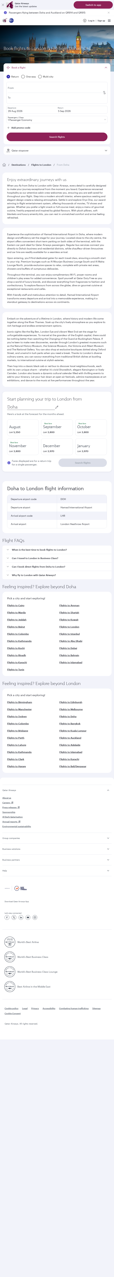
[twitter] (14, 917)
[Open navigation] (109, 20)
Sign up (101, 20)
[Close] (3, 5)
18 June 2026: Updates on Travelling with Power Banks (39, 12)
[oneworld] (11, 20)
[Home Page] (4, 165)
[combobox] (31, 407)
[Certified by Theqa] (16, 890)
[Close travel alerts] (108, 12)
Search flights (83, 462)
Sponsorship (8, 812)
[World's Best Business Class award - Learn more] (9, 956)
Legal (25, 1008)
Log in (91, 20)
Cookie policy (11, 1008)
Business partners (11, 860)
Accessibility (49, 1008)
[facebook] (7, 917)
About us (6, 798)
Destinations (19, 164)
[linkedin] (21, 917)
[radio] (23, 427)
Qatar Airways (9, 790)
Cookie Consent (13, 1013)
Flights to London (41, 164)
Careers (6, 802)
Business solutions (11, 849)
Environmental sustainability (16, 826)
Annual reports (9, 821)
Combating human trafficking (74, 1008)
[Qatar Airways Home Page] (5, 20)
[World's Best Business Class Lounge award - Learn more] (9, 971)
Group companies (11, 838)
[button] (59, 550)
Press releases (9, 807)
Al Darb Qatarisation (12, 817)
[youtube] (28, 917)
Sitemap (96, 1008)
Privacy (35, 1008)
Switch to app (93, 4)
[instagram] (35, 917)
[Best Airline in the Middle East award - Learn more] (9, 986)
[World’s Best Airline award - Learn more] (9, 942)
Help (4, 870)
